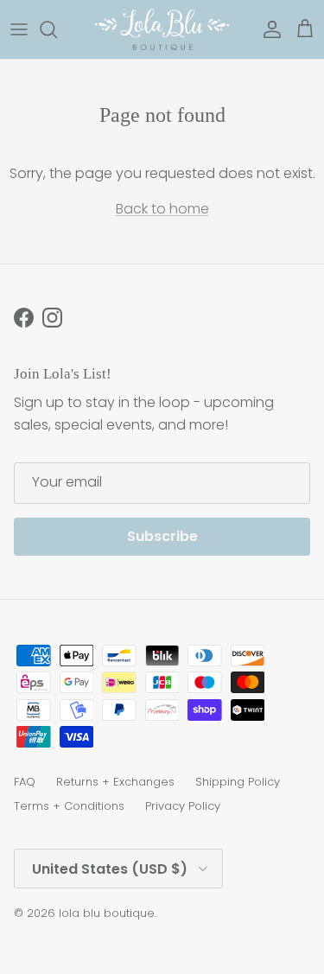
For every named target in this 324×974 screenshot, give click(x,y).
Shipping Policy (237, 781)
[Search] (57, 29)
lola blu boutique (107, 913)
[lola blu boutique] (162, 29)
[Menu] (19, 29)
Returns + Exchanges (115, 781)
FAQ (24, 781)
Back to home (162, 209)
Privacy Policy (182, 806)
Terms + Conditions (69, 806)
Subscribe (162, 536)
